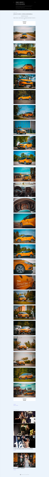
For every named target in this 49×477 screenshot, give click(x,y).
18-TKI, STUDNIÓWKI (26, 8)
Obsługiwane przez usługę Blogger (25, 474)
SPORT (22, 8)
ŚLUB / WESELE (18, 8)
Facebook (24, 21)
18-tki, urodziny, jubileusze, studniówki (23, 448)
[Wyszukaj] (35, 2)
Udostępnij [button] (14, 404)
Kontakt (24, 23)
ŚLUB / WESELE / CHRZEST (19, 468)
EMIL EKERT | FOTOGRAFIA (20, 3)
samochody (17, 405)
